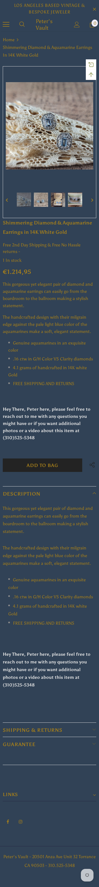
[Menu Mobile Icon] (6, 24)
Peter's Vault (44, 24)
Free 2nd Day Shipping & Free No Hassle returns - (42, 248)
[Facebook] (8, 821)
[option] (49, 125)
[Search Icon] (22, 24)
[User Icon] (77, 24)
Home (9, 39)
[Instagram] (21, 821)
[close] (94, 9)
